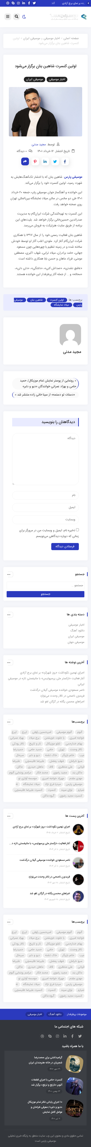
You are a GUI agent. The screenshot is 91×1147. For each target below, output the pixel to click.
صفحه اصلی (71, 38)
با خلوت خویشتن (54, 738)
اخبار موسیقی (52, 38)
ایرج (24, 732)
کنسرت (52, 790)
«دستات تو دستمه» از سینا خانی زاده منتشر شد (46, 394)
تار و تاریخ (35, 743)
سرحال (20, 755)
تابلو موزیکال (53, 743)
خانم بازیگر (68, 755)
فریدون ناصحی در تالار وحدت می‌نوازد (62, 695)
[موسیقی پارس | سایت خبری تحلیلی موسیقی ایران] (68, 17)
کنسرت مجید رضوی (71, 795)
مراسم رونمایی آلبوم (20, 772)
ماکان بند (77, 772)
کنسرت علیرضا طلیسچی (28, 790)
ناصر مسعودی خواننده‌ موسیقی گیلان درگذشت (57, 690)
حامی (50, 749)
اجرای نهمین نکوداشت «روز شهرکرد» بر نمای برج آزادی (52, 672)
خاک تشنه (51, 755)
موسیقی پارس (74, 784)
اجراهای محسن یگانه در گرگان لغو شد (62, 701)
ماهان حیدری (35, 766)
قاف (51, 766)
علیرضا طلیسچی (34, 761)
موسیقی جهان (76, 642)
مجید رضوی (60, 772)
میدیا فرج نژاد (53, 784)
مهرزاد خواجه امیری (53, 778)
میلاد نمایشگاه (61, 305)
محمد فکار (42, 772)
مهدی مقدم (75, 778)
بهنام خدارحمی (74, 743)
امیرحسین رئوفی (41, 732)
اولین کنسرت (57, 300)
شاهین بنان (36, 300)
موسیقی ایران (31, 38)
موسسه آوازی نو (27, 778)
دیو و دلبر (34, 755)
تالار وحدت (76, 749)
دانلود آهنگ (77, 630)
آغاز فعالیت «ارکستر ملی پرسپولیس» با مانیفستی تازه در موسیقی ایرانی (39, 843)
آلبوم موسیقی (64, 732)
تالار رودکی (18, 743)
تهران (61, 749)
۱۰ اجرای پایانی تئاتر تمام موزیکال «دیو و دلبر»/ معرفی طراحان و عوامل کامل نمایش (45, 1107)
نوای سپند (66, 790)
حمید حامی (35, 749)
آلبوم (79, 732)
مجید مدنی (39, 144)
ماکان (20, 766)
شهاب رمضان (56, 761)
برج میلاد (34, 738)
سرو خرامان (75, 761)
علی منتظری (65, 766)
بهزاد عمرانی (17, 738)
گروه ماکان (48, 795)
